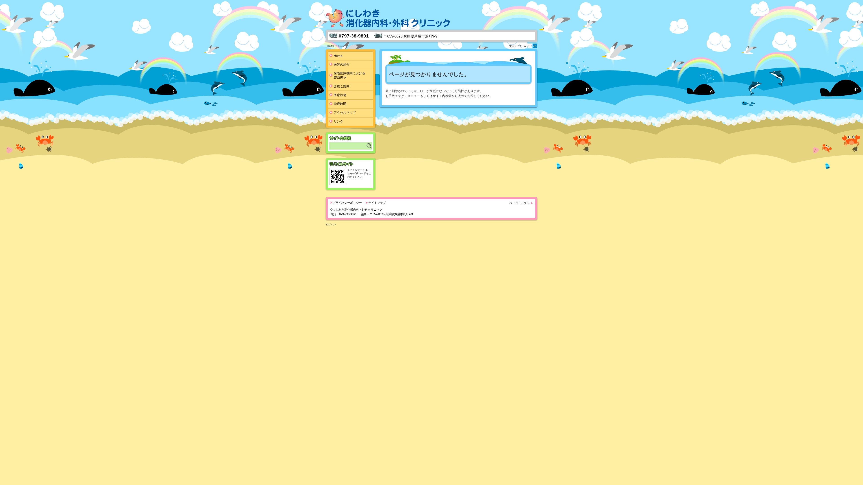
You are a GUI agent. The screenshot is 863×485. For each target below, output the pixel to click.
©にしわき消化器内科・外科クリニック (356, 209)
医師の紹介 (341, 64)
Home (338, 55)
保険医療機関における (349, 75)
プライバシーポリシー (347, 202)
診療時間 (340, 104)
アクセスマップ (345, 112)
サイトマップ (377, 202)
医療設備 (340, 95)
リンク (338, 121)
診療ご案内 (341, 86)
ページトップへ (519, 203)
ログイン (331, 224)
